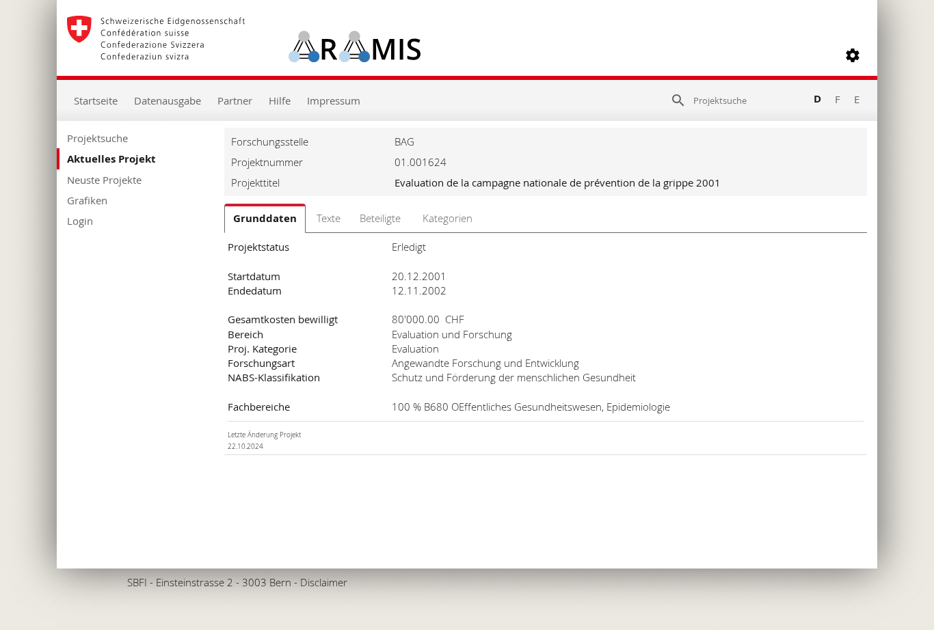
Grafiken (87, 200)
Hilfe (280, 100)
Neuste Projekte (104, 180)
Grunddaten (265, 218)
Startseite (96, 100)
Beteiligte (380, 218)
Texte (329, 218)
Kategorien (447, 218)
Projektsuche (97, 138)
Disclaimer (323, 582)
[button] (852, 55)
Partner (234, 100)
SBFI (137, 582)
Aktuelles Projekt (111, 159)
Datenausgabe (167, 100)
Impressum (333, 100)
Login (80, 221)
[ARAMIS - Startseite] (244, 55)
